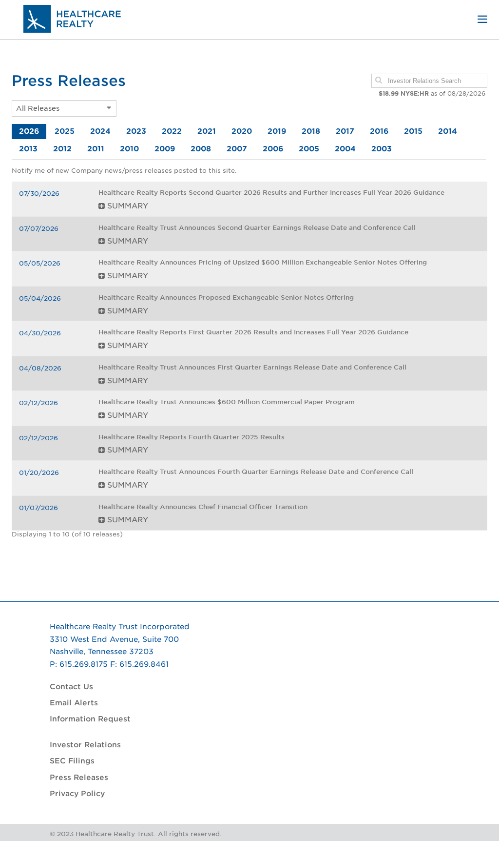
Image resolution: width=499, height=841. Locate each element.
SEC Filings (72, 761)
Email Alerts (74, 702)
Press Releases (79, 777)
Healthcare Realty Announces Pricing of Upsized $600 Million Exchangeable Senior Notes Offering (262, 262)
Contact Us (71, 686)
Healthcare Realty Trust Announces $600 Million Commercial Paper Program (226, 402)
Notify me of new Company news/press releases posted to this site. (124, 170)
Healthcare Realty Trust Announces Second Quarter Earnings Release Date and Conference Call (257, 227)
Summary (126, 206)
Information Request (90, 719)
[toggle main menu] (482, 19)
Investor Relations (85, 744)
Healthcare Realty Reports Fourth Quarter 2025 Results (191, 437)
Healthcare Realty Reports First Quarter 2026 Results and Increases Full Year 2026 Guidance (255, 332)
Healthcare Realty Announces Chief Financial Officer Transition (202, 507)
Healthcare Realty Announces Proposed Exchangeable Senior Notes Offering (226, 297)
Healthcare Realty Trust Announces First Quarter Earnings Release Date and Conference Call (252, 367)
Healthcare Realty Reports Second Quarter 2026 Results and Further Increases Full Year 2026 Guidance (271, 192)
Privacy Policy (77, 793)
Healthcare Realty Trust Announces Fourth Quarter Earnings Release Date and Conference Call (255, 471)
